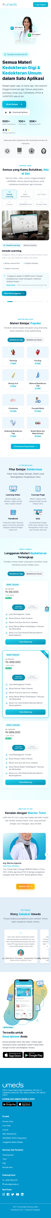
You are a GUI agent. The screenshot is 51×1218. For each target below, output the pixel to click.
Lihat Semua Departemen (24, 446)
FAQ (4, 1163)
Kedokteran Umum (34, 340)
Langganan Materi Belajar (12, 1142)
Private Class (7, 1121)
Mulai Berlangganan (12, 293)
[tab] (18, 607)
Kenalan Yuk (24, 886)
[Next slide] (47, 854)
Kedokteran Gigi (16, 340)
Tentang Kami (8, 1155)
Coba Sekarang (25, 642)
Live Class (6, 1125)
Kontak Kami (7, 1167)
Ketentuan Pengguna (33, 1210)
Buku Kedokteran (9, 1134)
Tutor (4, 1159)
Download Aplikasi (20, 112)
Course (5, 1130)
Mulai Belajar (12, 104)
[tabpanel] (25, 593)
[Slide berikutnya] (47, 946)
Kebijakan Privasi (17, 1210)
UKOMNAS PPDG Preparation (14, 1138)
